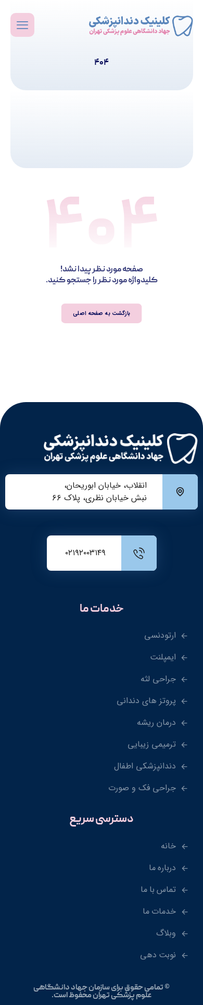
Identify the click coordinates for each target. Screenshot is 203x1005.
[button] (22, 25)
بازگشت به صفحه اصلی (101, 313)
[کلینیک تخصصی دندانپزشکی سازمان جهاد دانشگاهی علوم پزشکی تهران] (141, 26)
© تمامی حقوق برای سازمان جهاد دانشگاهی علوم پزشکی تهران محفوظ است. (101, 991)
